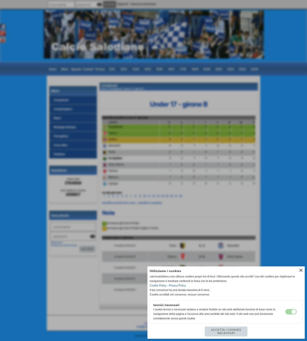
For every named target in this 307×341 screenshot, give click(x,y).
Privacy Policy (177, 285)
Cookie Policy (158, 285)
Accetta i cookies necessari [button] (226, 331)
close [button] (301, 270)
